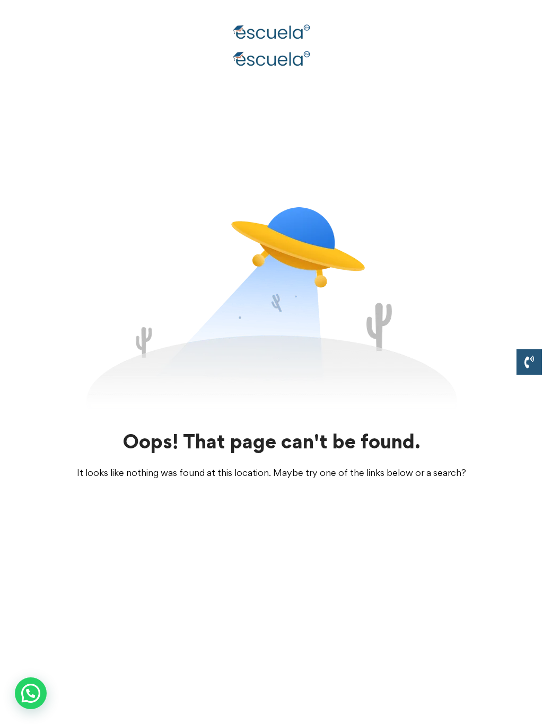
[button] (31, 693)
